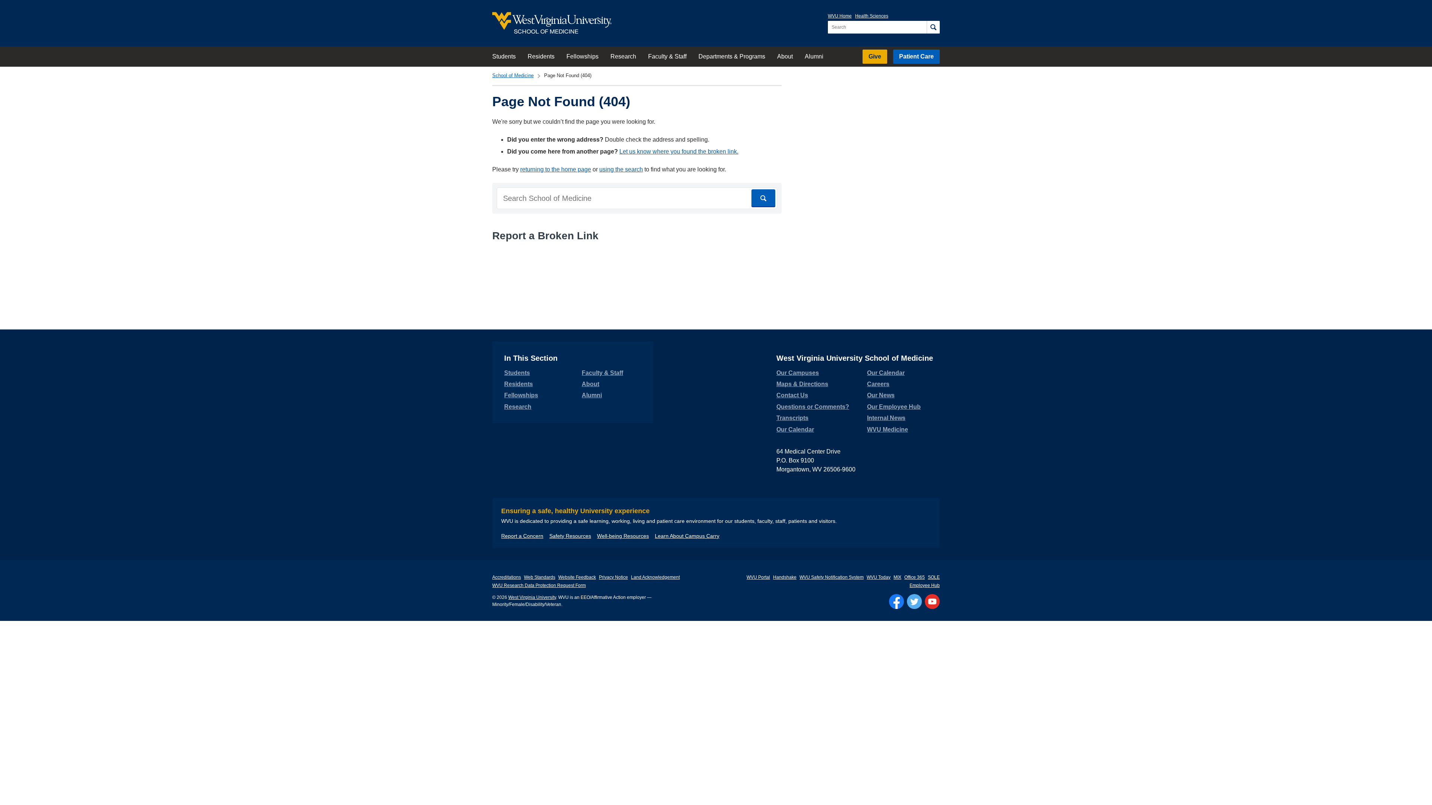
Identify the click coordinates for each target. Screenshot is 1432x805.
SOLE (934, 577)
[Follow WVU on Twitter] (914, 601)
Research (623, 56)
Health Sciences (871, 16)
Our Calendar (795, 429)
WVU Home (840, 16)
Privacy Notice (613, 577)
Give (875, 56)
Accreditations (506, 577)
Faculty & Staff (667, 56)
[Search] (933, 27)
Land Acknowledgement (655, 577)
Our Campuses (797, 373)
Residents (541, 56)
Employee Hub (925, 585)
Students (504, 56)
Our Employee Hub (894, 407)
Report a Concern (522, 536)
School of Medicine (513, 75)
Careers (878, 384)
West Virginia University (532, 597)
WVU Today (879, 577)
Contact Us (792, 395)
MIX (897, 577)
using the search (621, 169)
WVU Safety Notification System (832, 577)
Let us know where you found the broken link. (678, 151)
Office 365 (914, 577)
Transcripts (792, 418)
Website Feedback (577, 577)
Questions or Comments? (812, 407)
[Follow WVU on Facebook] (896, 601)
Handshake (785, 577)
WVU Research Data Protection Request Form (539, 585)
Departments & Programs (731, 56)
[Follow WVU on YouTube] (932, 601)
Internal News (886, 418)
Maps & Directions (802, 384)
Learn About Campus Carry (687, 536)
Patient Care (916, 56)
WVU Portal (758, 577)
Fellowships (582, 56)
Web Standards (539, 577)
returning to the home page (555, 169)
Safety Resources (570, 536)
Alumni (814, 56)
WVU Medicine (887, 429)
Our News (881, 395)
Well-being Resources (623, 536)
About (785, 56)
